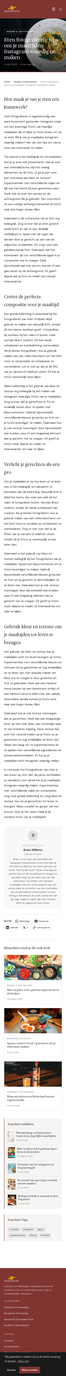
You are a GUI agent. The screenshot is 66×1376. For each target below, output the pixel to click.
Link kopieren (43, 927)
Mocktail (45, 1235)
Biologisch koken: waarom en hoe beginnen (38, 1198)
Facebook (43, 921)
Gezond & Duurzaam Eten (19, 1319)
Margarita (28, 1229)
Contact (8, 1340)
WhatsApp (24, 921)
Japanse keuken (17, 1235)
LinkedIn (14, 927)
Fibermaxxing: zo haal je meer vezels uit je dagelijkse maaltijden (36, 1134)
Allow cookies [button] (30, 1370)
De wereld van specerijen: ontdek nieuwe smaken (37, 1182)
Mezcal (33, 1235)
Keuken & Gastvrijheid (25, 81)
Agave (40, 1229)
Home (7, 81)
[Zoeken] (60, 9)
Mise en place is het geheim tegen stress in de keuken (37, 1150)
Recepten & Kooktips (16, 1313)
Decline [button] (11, 1370)
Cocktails (14, 1229)
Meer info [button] (23, 1361)
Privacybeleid (11, 1346)
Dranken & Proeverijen (16, 1307)
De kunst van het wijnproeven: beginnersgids (36, 1166)
